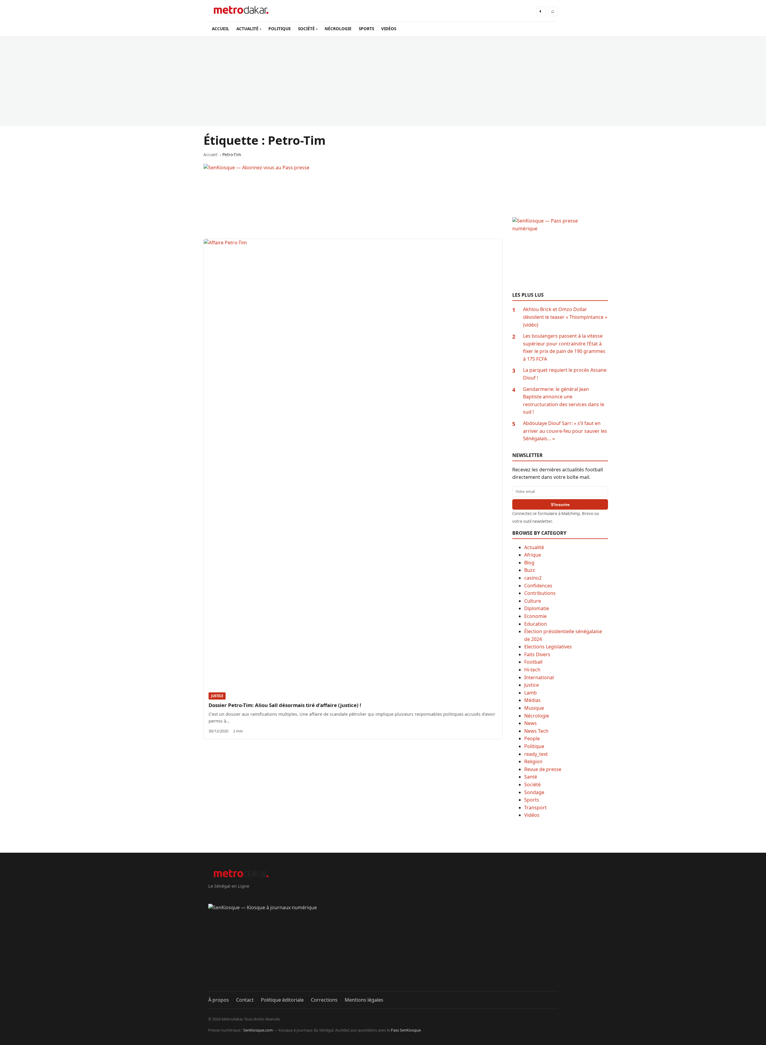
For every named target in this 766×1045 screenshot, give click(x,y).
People (532, 738)
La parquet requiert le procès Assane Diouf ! (565, 374)
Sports (531, 799)
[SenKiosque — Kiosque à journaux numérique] (383, 947)
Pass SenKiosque (406, 1030)
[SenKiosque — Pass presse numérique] (560, 254)
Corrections (324, 1000)
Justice (217, 696)
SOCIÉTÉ (306, 28)
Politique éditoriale (282, 1000)
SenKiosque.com (258, 1030)
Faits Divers (537, 654)
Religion (533, 761)
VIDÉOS (388, 28)
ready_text (536, 754)
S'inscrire (560, 504)
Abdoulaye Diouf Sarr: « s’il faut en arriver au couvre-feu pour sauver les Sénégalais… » (565, 431)
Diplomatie (536, 608)
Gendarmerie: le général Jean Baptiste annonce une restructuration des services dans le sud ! (563, 400)
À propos (218, 1000)
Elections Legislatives (548, 646)
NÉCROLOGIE (338, 28)
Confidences (538, 585)
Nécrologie (536, 715)
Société (532, 784)
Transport (535, 807)
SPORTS (366, 28)
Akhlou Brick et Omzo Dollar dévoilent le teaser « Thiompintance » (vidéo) (565, 317)
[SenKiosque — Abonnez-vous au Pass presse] (353, 201)
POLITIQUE (279, 28)
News (530, 723)
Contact (245, 1000)
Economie (535, 616)
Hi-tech (532, 669)
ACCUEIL (220, 28)
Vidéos (531, 815)
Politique (534, 746)
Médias (532, 700)
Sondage (534, 792)
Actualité (534, 547)
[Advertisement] (383, 81)
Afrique (532, 555)
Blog (529, 562)
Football (533, 662)
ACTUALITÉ (247, 28)
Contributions (540, 593)
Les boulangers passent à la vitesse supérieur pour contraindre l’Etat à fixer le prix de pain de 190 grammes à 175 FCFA (564, 347)
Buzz (529, 570)
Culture (532, 601)
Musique (534, 708)
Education (535, 624)
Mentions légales (364, 1000)
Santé (530, 776)
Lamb (530, 692)
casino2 (533, 578)
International (539, 677)
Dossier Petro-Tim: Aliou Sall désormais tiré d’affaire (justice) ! (285, 705)
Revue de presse (542, 769)
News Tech (536, 731)
